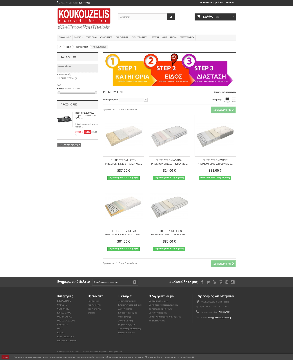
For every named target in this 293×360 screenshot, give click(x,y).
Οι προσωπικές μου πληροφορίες (165, 317)
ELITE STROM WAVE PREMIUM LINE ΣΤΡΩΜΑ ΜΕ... (215, 162)
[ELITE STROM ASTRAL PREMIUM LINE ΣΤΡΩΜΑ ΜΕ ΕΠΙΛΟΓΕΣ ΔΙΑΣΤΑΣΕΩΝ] (169, 136)
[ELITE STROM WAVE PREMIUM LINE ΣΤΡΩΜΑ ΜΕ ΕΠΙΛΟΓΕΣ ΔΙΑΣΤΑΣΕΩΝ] (215, 136)
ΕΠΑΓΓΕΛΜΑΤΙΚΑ (187, 37)
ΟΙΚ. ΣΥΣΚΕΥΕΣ (122, 37)
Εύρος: (60, 89)
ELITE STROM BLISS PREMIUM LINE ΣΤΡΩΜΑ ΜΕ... (169, 233)
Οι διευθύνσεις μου (158, 313)
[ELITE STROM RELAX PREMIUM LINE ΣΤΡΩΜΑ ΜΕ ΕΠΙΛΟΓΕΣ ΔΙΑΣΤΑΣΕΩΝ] (124, 207)
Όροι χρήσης (124, 317)
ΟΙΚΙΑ (164, 37)
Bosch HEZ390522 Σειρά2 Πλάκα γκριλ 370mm (85, 115)
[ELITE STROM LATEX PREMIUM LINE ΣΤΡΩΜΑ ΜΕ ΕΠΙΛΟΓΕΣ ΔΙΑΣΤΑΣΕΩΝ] (124, 136)
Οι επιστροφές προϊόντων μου (163, 305)
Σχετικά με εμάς (125, 321)
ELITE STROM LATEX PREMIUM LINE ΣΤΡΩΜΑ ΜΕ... (123, 162)
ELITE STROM (69, 78)
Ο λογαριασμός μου (162, 296)
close (5, 357)
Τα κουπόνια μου (157, 321)
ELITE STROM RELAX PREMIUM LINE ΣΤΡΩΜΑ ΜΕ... (123, 233)
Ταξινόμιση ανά (110, 99)
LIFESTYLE (155, 37)
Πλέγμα (227, 102)
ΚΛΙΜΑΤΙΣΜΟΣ (106, 37)
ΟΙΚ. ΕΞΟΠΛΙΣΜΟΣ (140, 37)
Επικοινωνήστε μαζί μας (211, 2)
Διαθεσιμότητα (125, 309)
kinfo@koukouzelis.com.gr (219, 318)
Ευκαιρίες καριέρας (127, 313)
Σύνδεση (230, 2)
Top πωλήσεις (94, 309)
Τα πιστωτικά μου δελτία (160, 309)
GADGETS (78, 37)
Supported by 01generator (110, 352)
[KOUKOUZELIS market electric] (85, 19)
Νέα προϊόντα (94, 305)
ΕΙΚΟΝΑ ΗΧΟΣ (65, 37)
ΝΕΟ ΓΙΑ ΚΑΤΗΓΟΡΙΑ (67, 341)
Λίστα (234, 102)
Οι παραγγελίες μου (158, 301)
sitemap (91, 313)
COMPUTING (91, 37)
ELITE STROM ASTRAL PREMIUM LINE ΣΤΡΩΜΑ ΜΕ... (169, 162)
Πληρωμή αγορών (126, 325)
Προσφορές (69, 104)
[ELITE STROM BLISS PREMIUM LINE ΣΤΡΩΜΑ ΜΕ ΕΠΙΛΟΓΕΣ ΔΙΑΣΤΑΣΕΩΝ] (169, 207)
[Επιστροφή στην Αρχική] (60, 47)
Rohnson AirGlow (126, 333)
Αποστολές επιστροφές (129, 329)
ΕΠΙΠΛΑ (173, 37)
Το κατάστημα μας (127, 301)
